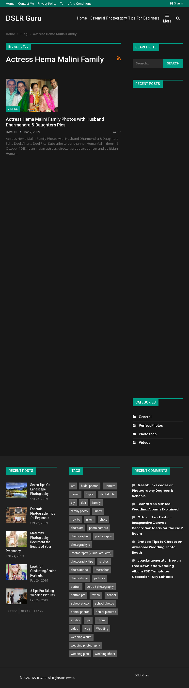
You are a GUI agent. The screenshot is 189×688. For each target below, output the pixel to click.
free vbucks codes (153, 485)
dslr (83, 503)
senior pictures (106, 612)
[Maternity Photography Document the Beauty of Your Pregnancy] (16, 539)
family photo (79, 511)
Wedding (102, 628)
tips (88, 620)
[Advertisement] (158, 240)
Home (10, 3)
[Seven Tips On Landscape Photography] (16, 490)
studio (75, 620)
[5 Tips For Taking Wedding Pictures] (16, 596)
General (145, 417)
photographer (80, 536)
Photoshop (148, 434)
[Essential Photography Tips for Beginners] (16, 515)
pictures (99, 578)
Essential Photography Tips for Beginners (124, 18)
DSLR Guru (24, 18)
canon (75, 494)
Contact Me (26, 3)
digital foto (107, 494)
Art (73, 486)
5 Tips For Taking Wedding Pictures (42, 592)
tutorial (101, 620)
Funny (98, 511)
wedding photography (85, 645)
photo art (77, 528)
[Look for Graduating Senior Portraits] (16, 572)
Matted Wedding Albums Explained (155, 507)
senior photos (80, 612)
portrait (75, 586)
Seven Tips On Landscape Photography (40, 489)
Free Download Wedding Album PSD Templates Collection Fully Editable (153, 571)
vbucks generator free (157, 560)
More (167, 21)
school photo (80, 603)
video (74, 628)
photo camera (98, 528)
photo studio (79, 578)
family (96, 503)
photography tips (82, 561)
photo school (80, 570)
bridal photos (89, 486)
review (96, 595)
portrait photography (100, 586)
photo (103, 519)
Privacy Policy (47, 3)
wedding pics (80, 654)
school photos (104, 603)
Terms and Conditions (75, 3)
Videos (13, 109)
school (111, 595)
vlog (87, 628)
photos (104, 561)
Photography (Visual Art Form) (91, 553)
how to (75, 519)
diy (73, 503)
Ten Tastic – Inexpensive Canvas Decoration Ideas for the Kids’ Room (157, 525)
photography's (80, 544)
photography (103, 536)
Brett (142, 541)
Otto (141, 517)
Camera (110, 486)
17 (119, 132)
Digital (90, 494)
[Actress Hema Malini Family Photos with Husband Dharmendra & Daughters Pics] (32, 95)
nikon (90, 519)
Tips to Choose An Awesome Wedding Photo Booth (157, 547)
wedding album (81, 637)
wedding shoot (105, 654)
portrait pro (78, 595)
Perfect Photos (151, 425)
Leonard (145, 504)
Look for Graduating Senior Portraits (43, 571)
